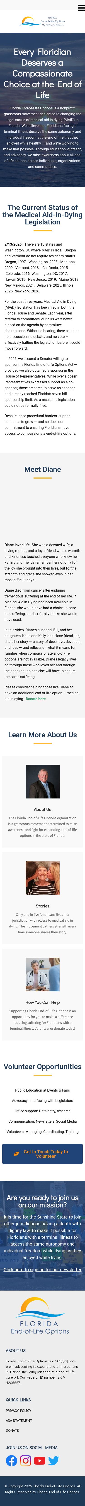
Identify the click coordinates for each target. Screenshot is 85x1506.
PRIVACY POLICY (18, 1410)
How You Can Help (42, 1002)
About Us (42, 809)
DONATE (12, 1430)
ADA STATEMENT (19, 1420)
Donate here (36, 699)
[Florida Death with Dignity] (43, 16)
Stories (42, 906)
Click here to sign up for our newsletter (43, 1269)
